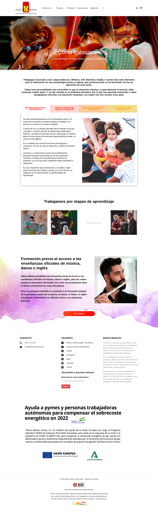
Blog (68, 359)
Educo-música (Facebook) (77, 347)
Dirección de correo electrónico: (75, 377)
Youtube (69, 363)
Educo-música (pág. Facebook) (79, 343)
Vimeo (69, 367)
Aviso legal (79, 479)
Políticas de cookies (91, 479)
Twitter (69, 351)
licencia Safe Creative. (85, 489)
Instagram (70, 355)
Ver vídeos (79, 313)
